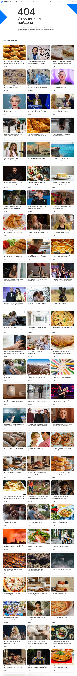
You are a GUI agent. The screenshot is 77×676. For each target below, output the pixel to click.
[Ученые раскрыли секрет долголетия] (38, 346)
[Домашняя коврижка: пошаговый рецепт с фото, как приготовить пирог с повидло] (14, 491)
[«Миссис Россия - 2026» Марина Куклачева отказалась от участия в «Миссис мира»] (62, 274)
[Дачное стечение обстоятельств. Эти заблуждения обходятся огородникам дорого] (38, 491)
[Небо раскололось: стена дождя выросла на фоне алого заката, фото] (14, 540)
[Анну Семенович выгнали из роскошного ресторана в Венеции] (62, 80)
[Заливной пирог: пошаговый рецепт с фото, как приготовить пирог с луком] (62, 346)
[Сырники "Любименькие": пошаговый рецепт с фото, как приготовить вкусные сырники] (14, 225)
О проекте (22, 674)
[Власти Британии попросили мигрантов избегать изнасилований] (38, 153)
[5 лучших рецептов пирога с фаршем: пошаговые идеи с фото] (62, 612)
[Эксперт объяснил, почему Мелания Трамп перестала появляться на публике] (14, 153)
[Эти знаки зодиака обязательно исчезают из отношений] (14, 274)
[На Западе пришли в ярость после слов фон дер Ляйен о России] (38, 105)
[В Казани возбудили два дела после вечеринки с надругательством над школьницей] (62, 129)
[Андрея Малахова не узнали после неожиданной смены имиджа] (38, 56)
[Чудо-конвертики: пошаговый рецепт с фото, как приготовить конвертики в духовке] (14, 56)
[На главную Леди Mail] (5, 2)
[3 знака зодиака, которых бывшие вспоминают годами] (62, 201)
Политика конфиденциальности (47, 674)
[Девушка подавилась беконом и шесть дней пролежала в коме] (38, 322)
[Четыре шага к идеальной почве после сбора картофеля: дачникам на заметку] (38, 564)
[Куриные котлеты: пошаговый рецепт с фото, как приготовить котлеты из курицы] (14, 250)
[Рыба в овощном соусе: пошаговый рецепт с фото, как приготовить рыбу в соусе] (62, 660)
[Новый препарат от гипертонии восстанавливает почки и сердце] (14, 346)
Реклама (14, 674)
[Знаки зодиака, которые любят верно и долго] (14, 370)
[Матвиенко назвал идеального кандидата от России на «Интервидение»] (38, 201)
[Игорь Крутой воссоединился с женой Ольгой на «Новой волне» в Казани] (14, 298)
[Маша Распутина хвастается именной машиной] (14, 636)
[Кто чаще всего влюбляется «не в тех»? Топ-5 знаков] (38, 274)
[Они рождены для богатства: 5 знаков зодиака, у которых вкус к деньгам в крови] (38, 225)
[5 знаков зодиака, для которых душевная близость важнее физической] (38, 515)
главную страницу (34, 30)
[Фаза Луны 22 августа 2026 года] (62, 564)
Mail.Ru (3, 674)
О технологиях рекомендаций (32, 674)
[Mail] (2, 2)
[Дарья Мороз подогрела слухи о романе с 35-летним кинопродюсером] (14, 105)
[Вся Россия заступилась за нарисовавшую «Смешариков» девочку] (62, 370)
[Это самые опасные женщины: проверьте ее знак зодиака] (38, 298)
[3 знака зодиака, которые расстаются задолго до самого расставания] (38, 443)
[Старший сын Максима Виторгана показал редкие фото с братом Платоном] (38, 419)
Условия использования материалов (63, 674)
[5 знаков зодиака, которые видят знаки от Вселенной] (14, 515)
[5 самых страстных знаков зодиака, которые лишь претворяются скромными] (62, 491)
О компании (8, 674)
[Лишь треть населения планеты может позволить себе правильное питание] (38, 540)
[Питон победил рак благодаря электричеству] (14, 564)
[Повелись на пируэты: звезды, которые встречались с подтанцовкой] (62, 395)
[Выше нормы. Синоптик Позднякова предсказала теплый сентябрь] (14, 612)
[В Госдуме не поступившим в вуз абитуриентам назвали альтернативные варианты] (14, 419)
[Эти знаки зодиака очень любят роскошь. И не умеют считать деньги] (62, 225)
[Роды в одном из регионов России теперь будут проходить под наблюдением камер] (38, 80)
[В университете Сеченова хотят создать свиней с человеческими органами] (14, 443)
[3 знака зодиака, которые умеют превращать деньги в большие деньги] (38, 612)
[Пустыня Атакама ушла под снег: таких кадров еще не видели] (38, 370)
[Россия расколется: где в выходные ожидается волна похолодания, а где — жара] (62, 298)
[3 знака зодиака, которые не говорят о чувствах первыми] (14, 201)
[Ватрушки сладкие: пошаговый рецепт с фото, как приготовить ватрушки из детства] (62, 443)
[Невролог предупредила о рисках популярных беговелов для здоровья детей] (62, 540)
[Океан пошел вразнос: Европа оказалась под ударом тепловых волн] (62, 153)
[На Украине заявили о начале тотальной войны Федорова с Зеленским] (14, 177)
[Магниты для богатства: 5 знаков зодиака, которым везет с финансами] (62, 419)
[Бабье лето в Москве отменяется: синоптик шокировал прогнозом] (38, 395)
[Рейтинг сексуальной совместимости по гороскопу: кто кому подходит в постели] (14, 322)
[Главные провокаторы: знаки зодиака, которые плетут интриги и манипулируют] (62, 105)
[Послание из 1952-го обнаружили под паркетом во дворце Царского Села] (14, 80)
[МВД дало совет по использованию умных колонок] (14, 395)
